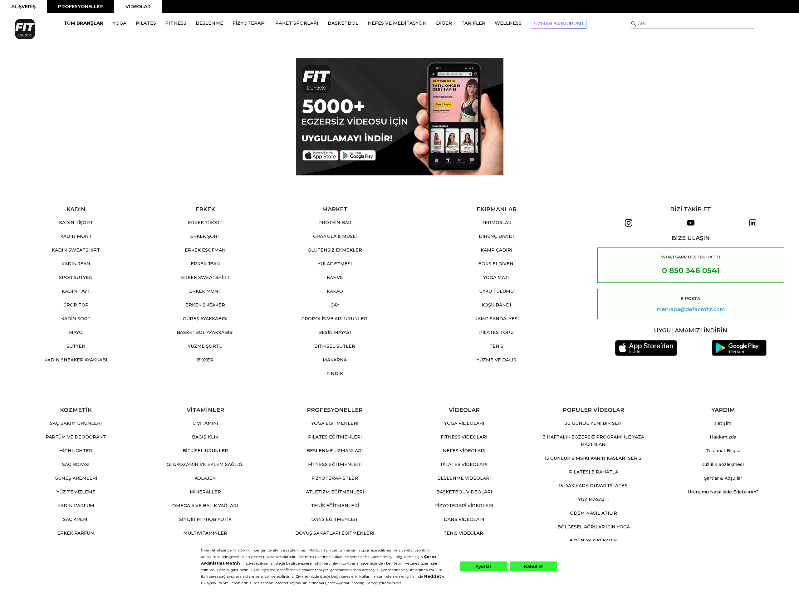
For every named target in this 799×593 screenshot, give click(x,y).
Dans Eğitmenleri (335, 519)
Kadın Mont (76, 236)
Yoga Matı (496, 277)
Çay (335, 305)
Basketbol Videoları (464, 492)
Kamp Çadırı (496, 250)
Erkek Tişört (205, 222)
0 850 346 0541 (690, 270)
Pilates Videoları (464, 464)
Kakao (335, 291)
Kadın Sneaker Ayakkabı (75, 360)
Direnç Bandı (496, 236)
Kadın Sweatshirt (76, 250)
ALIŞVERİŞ (23, 6)
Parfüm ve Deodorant (76, 437)
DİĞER (444, 23)
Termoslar (497, 222)
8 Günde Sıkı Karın (594, 540)
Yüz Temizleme (76, 492)
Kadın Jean (75, 264)
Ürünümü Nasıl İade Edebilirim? (723, 492)
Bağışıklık (205, 437)
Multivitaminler (205, 533)
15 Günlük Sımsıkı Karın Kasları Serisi (594, 458)
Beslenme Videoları (464, 478)
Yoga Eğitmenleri (334, 423)
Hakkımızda (723, 437)
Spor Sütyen (76, 277)
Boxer (205, 360)
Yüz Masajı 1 (593, 499)
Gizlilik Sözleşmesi (723, 464)
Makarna (335, 360)
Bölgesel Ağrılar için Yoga (593, 527)
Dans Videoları (464, 519)
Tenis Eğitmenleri (335, 505)
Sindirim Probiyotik (205, 519)
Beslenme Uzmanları (334, 450)
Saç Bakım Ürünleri (76, 423)
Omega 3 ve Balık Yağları (205, 505)
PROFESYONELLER (80, 6)
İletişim (723, 423)
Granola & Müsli (335, 236)
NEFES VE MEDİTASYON (397, 23)
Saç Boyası (76, 464)
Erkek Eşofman (205, 250)
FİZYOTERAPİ (249, 23)
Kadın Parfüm (75, 505)
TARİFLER (473, 23)
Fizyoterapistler (334, 478)
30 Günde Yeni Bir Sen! (594, 423)
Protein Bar (334, 222)
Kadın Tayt (76, 291)
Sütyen (76, 346)
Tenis (496, 346)
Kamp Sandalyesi (496, 318)
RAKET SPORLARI (296, 23)
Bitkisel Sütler (334, 346)
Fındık (334, 373)
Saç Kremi (76, 519)
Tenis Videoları (464, 533)
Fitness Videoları (464, 437)
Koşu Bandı (496, 305)
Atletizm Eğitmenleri (335, 492)
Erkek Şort (205, 236)
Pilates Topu (496, 332)
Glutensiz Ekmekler (335, 250)
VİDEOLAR (138, 6)
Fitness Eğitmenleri (335, 464)
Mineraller (205, 492)
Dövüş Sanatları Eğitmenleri (334, 533)
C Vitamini (205, 423)
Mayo (76, 332)
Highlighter (75, 450)
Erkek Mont (205, 291)
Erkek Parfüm (76, 533)
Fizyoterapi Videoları (464, 505)
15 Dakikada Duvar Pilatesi (594, 485)
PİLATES (146, 23)
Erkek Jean (205, 264)
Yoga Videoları (464, 423)
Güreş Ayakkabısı (205, 318)
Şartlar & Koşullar (723, 478)
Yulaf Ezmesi (335, 264)
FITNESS (175, 23)
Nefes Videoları (464, 450)
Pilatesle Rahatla (593, 472)
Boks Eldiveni (496, 264)
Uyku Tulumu (496, 291)
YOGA (119, 23)
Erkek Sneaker (205, 305)
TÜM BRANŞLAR (83, 23)
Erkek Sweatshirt (205, 277)
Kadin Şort (76, 318)
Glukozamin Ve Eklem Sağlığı (205, 464)
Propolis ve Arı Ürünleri (335, 318)
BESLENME (209, 23)
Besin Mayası (334, 332)
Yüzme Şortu (205, 346)
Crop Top (76, 305)
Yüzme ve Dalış (496, 360)
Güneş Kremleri (76, 478)
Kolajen (205, 478)
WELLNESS (508, 23)
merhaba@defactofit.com (691, 309)
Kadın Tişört (76, 222)
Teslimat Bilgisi (723, 450)
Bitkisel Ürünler (205, 450)
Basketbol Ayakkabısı (205, 332)
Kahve (335, 277)
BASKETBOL (343, 23)
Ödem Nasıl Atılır (593, 513)
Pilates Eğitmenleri (335, 437)
